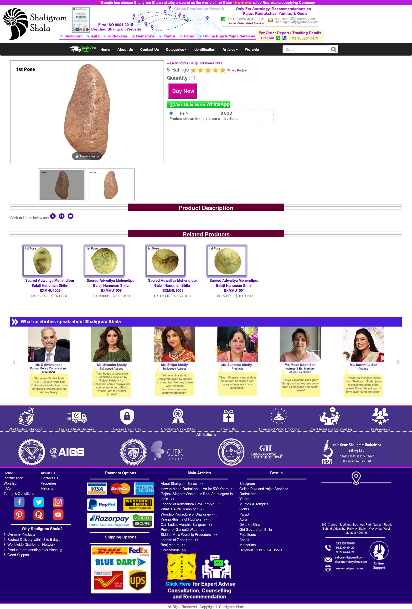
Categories (175, 49)
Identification (204, 49)
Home (105, 49)
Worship (252, 49)
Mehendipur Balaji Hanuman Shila (196, 62)
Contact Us (149, 49)
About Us (125, 49)
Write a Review (237, 70)
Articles (228, 49)
